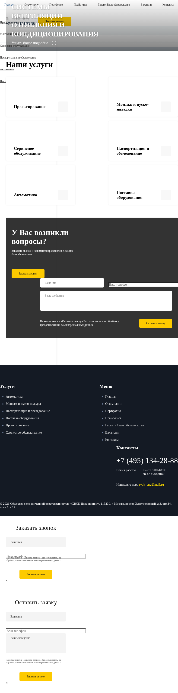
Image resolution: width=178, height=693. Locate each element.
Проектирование (17, 425)
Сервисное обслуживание (24, 432)
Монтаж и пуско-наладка (23, 403)
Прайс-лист (113, 418)
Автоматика (7, 69)
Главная (110, 396)
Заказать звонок (28, 273)
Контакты (111, 439)
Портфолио (113, 411)
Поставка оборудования (22, 418)
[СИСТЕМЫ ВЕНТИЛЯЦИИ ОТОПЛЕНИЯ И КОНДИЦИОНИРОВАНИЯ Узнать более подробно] (92, 49)
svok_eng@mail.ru (151, 484)
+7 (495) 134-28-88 (147, 460)
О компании (113, 403)
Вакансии (112, 432)
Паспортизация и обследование (18, 57)
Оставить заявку (155, 323)
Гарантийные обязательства (124, 425)
